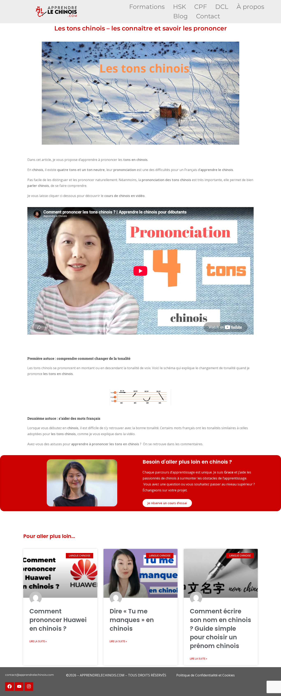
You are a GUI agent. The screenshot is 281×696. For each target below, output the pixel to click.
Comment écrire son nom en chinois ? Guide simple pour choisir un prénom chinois (220, 628)
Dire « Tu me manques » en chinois (132, 620)
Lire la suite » (38, 641)
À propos (250, 7)
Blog (180, 16)
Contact (208, 16)
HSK (179, 7)
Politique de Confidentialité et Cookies (205, 675)
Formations (147, 7)
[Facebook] (9, 686)
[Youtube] (19, 686)
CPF (200, 7)
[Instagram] (28, 686)
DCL (221, 7)
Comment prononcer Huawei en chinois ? (58, 620)
